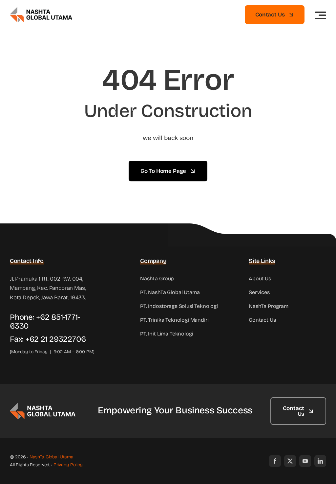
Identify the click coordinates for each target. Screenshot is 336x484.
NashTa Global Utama (52, 457)
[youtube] (305, 461)
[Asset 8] (42, 405)
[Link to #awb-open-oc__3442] (320, 15)
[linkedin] (320, 461)
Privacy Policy (68, 465)
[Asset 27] (41, 9)
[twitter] (290, 461)
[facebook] (275, 461)
